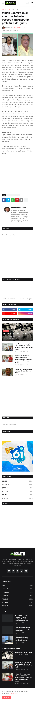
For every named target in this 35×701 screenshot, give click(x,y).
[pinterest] (26, 571)
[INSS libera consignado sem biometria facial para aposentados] (7, 630)
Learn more (13, 693)
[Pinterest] (17, 200)
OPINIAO (17, 488)
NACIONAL (17, 484)
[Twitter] (8, 200)
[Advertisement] (17, 174)
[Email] (21, 200)
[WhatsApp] (13, 200)
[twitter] (13, 571)
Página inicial (6, 9)
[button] (2, 3)
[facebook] (9, 571)
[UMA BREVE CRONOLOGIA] (7, 655)
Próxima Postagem (26, 299)
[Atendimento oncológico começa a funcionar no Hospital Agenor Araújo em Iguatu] (7, 347)
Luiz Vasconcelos (18, 208)
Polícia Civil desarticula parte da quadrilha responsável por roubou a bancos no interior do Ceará (23, 359)
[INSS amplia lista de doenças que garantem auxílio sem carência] (7, 640)
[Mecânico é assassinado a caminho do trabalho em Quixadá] (7, 372)
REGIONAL (17, 195)
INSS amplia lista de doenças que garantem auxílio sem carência (22, 638)
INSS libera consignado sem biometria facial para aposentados (23, 628)
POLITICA (15, 9)
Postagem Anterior (9, 299)
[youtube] (17, 571)
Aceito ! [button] (6, 697)
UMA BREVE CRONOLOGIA (23, 652)
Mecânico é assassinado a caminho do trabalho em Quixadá (23, 370)
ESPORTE (17, 588)
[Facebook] (4, 200)
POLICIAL (17, 491)
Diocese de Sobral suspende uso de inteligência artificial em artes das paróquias (23, 617)
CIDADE (17, 481)
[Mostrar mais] (26, 200)
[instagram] (21, 571)
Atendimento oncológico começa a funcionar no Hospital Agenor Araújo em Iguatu (24, 346)
